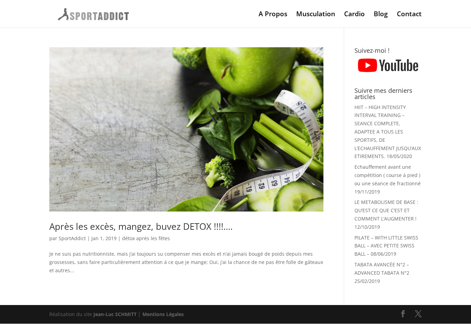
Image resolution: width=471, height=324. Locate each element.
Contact (409, 14)
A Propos (273, 14)
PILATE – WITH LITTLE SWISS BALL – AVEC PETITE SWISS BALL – (386, 245)
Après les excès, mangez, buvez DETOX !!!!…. (141, 226)
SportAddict (72, 238)
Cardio (354, 14)
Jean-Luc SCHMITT (115, 314)
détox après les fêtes (146, 238)
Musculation (315, 14)
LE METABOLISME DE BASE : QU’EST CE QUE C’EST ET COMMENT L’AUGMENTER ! (386, 210)
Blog (381, 14)
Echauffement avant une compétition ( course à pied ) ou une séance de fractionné (387, 175)
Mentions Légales (163, 314)
